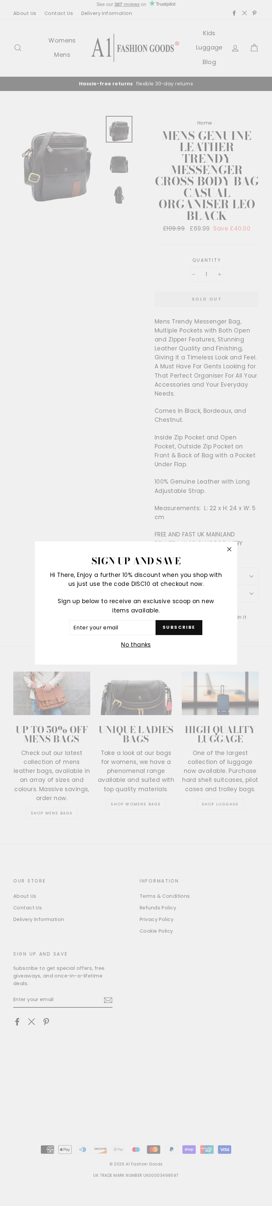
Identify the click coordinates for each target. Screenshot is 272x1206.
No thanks (136, 645)
